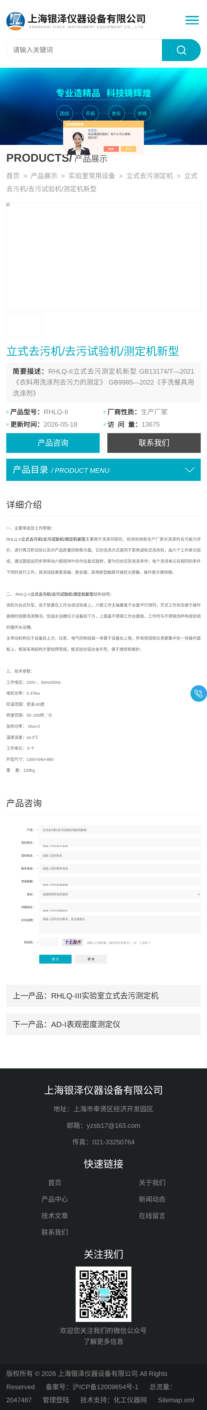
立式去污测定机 (149, 176)
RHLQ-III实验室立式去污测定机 (104, 995)
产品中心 (54, 1199)
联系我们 (154, 443)
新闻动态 (152, 1199)
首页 (13, 176)
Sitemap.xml (176, 1400)
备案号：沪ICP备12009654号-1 (92, 1387)
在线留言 (152, 1216)
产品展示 (44, 176)
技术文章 (54, 1216)
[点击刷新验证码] (72, 942)
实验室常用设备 (92, 176)
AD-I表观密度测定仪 (85, 1024)
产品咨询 (53, 443)
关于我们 (152, 1182)
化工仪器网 (130, 1400)
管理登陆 (56, 1400)
